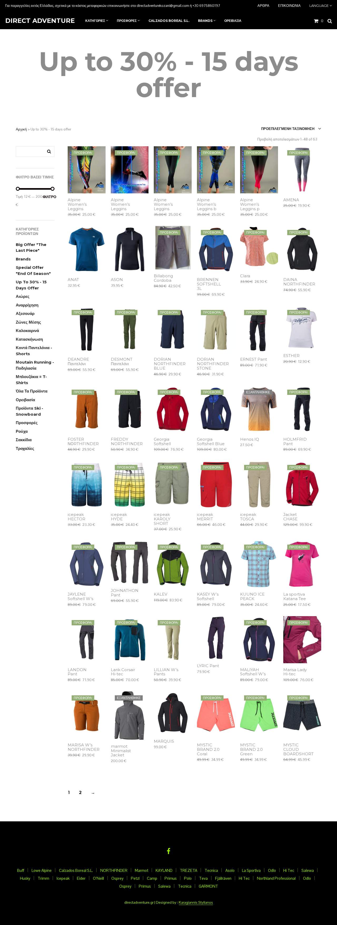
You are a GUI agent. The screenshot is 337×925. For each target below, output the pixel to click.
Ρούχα (22, 431)
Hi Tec (288, 870)
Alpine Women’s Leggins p (250, 204)
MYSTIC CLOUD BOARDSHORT (298, 749)
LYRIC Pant (208, 666)
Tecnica (211, 870)
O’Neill (98, 878)
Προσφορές (27, 422)
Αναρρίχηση (27, 305)
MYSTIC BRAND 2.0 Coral (208, 749)
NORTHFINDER (113, 870)
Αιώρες (22, 296)
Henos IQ (249, 439)
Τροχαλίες (25, 448)
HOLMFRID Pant (295, 441)
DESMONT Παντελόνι (121, 361)
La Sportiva (251, 870)
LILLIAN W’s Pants (166, 672)
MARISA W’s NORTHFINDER (84, 747)
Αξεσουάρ (25, 313)
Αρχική (21, 129)
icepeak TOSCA (248, 516)
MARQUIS (164, 741)
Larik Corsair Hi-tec (123, 672)
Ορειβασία (25, 399)
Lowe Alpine (42, 870)
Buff (20, 870)
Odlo (272, 870)
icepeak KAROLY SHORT (162, 519)
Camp (152, 878)
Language (319, 5)
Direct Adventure (40, 20)
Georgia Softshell (162, 441)
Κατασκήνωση (29, 339)
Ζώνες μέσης (28, 322)
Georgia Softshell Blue (211, 441)
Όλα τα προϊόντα (31, 391)
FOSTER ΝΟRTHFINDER (83, 441)
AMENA (291, 200)
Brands (23, 259)
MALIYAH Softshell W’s (253, 672)
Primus (171, 878)
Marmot (141, 870)
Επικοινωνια (289, 5)
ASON (117, 280)
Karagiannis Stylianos (196, 903)
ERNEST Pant (253, 359)
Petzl (135, 878)
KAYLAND (164, 870)
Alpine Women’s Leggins (77, 204)
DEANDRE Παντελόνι (78, 361)
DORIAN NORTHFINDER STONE (213, 364)
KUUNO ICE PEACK (252, 596)
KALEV (160, 594)
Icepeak (63, 878)
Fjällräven (223, 878)
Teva (203, 878)
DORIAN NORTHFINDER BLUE (170, 364)
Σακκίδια (24, 439)
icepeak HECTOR (76, 516)
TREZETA (188, 870)
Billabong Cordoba (163, 278)
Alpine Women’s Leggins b (206, 204)
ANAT (73, 280)
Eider (81, 878)
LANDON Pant (77, 672)
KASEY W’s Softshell (208, 596)
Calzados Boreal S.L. (76, 870)
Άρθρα (263, 5)
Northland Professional (276, 878)
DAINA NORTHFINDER (299, 282)
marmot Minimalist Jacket (121, 751)
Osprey (117, 878)
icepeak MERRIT (205, 516)
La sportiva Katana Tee (294, 596)
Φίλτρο (48, 196)
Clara (245, 276)
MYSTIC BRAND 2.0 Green (251, 749)
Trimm (43, 878)
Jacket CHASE (290, 516)
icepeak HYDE (119, 516)
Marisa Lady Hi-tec (295, 672)
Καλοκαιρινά (27, 330)
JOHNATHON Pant (124, 593)
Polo (188, 878)
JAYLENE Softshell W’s (80, 596)
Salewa (307, 870)
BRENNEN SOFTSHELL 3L (209, 284)
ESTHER (291, 356)
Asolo (230, 870)
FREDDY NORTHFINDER (127, 441)
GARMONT (208, 886)
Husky (25, 878)
